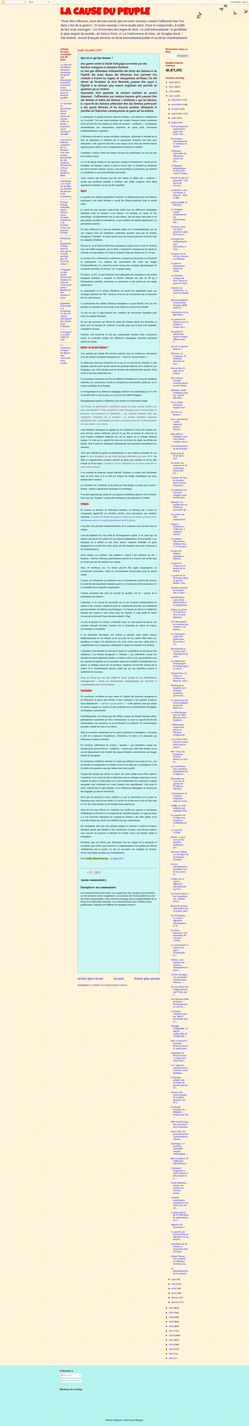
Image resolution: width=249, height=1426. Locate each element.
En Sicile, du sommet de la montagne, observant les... (179, 468)
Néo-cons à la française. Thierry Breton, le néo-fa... (179, 756)
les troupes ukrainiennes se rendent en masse (179, 142)
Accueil (119, 978)
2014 (171, 1344)
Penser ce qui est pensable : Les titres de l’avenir (179, 182)
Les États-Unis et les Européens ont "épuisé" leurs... (179, 897)
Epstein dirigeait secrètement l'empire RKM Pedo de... (179, 304)
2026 (171, 82)
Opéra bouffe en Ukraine (179, 203)
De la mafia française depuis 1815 (178, 405)
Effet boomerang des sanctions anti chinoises (179, 1124)
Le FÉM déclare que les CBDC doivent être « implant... (179, 716)
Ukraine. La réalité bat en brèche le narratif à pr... (179, 506)
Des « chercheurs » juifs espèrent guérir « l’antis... (179, 424)
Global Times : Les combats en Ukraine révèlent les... (179, 1260)
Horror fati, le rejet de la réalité (178, 371)
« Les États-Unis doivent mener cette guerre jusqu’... (179, 743)
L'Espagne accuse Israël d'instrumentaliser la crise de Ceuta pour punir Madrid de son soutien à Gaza (66, 283)
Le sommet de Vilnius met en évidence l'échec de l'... (179, 323)
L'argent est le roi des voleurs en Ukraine (179, 256)
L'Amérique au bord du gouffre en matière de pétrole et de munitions (66, 189)
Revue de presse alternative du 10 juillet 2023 (179, 908)
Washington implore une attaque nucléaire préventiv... (178, 690)
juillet (174, 122)
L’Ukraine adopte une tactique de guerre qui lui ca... (179, 1082)
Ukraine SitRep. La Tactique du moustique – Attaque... (180, 856)
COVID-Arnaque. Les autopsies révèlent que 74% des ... (179, 978)
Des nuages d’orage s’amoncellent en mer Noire (179, 382)
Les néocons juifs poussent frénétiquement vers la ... (179, 1003)
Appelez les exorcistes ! (178, 1226)
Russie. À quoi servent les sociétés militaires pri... (178, 842)
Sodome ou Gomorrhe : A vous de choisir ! (180, 292)
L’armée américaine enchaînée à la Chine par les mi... (179, 1202)
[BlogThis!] (91, 872)
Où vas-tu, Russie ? (176, 413)
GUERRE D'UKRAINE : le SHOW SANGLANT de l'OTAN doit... (179, 1031)
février (175, 1297)
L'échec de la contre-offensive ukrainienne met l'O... (178, 884)
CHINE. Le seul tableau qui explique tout (179, 808)
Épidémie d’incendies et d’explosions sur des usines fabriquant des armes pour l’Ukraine (66, 315)
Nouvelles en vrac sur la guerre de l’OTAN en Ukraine (177, 783)
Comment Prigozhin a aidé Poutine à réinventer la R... (179, 1173)
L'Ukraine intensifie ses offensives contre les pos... (179, 156)
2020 (171, 1317)
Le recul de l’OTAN (176, 831)
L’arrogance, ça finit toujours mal (66, 336)
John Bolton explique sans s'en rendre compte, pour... (179, 438)
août (174, 118)
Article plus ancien (147, 978)
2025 (171, 87)
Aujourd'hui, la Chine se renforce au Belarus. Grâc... (180, 677)
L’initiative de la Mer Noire (179, 313)
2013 (171, 1349)
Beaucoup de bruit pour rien (177, 456)
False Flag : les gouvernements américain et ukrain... (180, 1135)
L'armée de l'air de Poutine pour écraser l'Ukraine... (179, 481)
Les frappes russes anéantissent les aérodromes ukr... (179, 215)
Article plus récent (90, 978)
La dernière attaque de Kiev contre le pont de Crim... (179, 279)
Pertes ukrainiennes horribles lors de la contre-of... (179, 869)
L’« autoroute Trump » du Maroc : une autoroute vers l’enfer (65, 354)
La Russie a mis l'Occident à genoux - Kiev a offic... (179, 194)
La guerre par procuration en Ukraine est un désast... (180, 1236)
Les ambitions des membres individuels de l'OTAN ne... (179, 770)
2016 (171, 1335)
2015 (171, 1340)
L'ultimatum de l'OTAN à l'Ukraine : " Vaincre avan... (180, 797)
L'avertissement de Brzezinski (179, 447)
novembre (177, 104)
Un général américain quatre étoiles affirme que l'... (179, 336)
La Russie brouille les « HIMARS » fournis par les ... (179, 1112)
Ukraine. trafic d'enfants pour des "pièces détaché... (179, 394)
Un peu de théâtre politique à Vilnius (177, 555)
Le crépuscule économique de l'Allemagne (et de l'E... (179, 665)
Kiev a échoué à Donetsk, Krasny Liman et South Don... (179, 1045)
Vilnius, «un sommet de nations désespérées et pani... (179, 965)
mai (173, 1284)
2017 (171, 1331)
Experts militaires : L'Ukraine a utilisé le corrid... (178, 529)
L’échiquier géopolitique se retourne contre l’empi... (180, 169)
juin (173, 1279)
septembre (177, 113)
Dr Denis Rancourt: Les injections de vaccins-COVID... (179, 935)
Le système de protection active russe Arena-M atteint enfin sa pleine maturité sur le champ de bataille (66, 119)
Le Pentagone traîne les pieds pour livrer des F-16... (178, 639)
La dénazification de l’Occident (179, 1271)
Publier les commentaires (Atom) (110, 985)
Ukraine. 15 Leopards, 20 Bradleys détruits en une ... (178, 358)
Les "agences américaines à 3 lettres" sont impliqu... (179, 1069)
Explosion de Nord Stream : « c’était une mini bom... (179, 1057)
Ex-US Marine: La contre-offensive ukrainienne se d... (178, 920)
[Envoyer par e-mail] (88, 872)
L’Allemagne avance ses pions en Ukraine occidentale (178, 729)
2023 (171, 96)
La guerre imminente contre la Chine (178, 267)
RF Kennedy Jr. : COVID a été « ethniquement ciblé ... (179, 652)
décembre (176, 100)
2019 (171, 1321)
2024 (171, 91)
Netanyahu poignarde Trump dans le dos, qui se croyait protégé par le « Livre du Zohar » (65, 251)
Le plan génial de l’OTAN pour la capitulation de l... (180, 1216)
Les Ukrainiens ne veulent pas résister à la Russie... (179, 625)
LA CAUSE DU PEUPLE (105, 13)
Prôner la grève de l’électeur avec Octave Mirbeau (179, 613)
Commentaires (71, 1380)
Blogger (139, 1420)
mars (174, 1293)
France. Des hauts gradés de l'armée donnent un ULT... (179, 1097)
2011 (171, 1358)
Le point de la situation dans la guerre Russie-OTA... (179, 579)
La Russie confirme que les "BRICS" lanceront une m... (179, 1016)
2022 (171, 1308)
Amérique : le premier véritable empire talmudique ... (179, 1148)
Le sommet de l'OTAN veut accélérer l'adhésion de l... (179, 820)
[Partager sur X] (93, 872)
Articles (67, 1375)
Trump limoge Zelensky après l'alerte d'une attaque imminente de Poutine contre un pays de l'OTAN (65, 217)
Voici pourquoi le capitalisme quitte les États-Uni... (179, 130)
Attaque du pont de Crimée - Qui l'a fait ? (179, 590)
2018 (171, 1326)
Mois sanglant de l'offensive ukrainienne (180, 1161)
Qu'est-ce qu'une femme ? (179, 347)
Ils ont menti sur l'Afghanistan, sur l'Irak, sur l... (179, 991)
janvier (175, 1302)
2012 (171, 1353)
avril (174, 1288)
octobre (175, 109)
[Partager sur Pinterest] (99, 872)
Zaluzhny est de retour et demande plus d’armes (179, 1248)
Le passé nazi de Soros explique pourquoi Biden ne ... (179, 704)
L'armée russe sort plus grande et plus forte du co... (179, 231)
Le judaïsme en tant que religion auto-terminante (179, 494)
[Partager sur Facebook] (96, 872)
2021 (171, 1312)
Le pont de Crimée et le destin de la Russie (178, 567)
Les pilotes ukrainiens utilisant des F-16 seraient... (179, 543)
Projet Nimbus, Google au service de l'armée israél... (178, 1188)
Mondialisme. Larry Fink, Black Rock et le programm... (180, 601)
